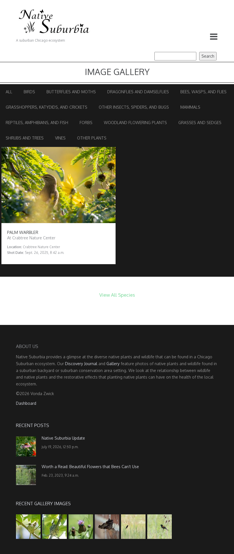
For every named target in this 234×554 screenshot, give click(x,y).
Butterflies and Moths (71, 91)
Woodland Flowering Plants (135, 122)
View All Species (117, 295)
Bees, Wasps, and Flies (203, 91)
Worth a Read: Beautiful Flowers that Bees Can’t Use (90, 466)
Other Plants (91, 138)
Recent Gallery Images (43, 503)
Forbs (86, 122)
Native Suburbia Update (63, 438)
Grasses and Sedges (199, 122)
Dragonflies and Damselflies (138, 91)
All (9, 91)
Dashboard (26, 403)
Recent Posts (32, 425)
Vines (60, 138)
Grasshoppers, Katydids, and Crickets (46, 107)
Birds (29, 91)
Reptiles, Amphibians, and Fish (37, 122)
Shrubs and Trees (25, 138)
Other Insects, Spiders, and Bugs (134, 107)
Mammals (190, 107)
